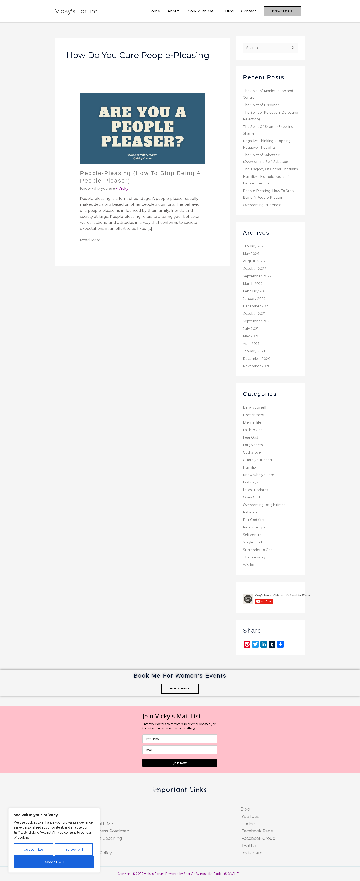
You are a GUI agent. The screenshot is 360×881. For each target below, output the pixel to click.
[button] (282, 11)
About (173, 11)
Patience (250, 512)
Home (154, 11)
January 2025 (254, 246)
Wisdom (249, 565)
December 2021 (256, 306)
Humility (250, 467)
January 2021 (254, 351)
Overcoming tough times (264, 505)
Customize (34, 849)
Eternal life (252, 422)
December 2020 (256, 359)
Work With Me (200, 11)
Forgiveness (253, 445)
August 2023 (254, 261)
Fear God (250, 437)
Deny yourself (254, 407)
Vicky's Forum (76, 11)
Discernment (254, 415)
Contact (248, 11)
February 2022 (255, 291)
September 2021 (257, 321)
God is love (252, 452)
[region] (54, 840)
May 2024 (251, 254)
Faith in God (253, 430)
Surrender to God (258, 550)
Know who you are (97, 188)
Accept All (54, 862)
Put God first (254, 520)
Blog (229, 11)
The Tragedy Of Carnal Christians (270, 169)
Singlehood (252, 542)
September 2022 (257, 276)
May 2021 (250, 336)
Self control (252, 535)
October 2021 (254, 314)
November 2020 (256, 366)
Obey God (251, 497)
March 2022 (253, 284)
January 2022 (254, 299)
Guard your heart (257, 460)
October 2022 (254, 269)
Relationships (254, 527)
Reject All (74, 849)
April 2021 (251, 344)
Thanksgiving (254, 557)
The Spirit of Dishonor (261, 105)
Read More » (91, 239)
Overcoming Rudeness (262, 205)
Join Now (180, 763)
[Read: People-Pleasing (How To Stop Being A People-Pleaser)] (142, 128)
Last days (250, 482)
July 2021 (251, 329)
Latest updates (255, 490)
